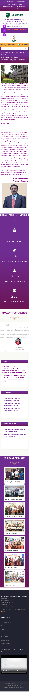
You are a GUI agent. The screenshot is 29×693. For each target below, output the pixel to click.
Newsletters (4, 633)
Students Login (5, 640)
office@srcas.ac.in (21, 1)
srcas (18, 609)
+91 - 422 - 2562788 (8, 1)
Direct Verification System (15, 4)
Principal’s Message (6, 622)
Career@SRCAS (5, 643)
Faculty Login (22, 6)
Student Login (15, 8)
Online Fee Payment (10, 6)
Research (3, 626)
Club (2, 629)
